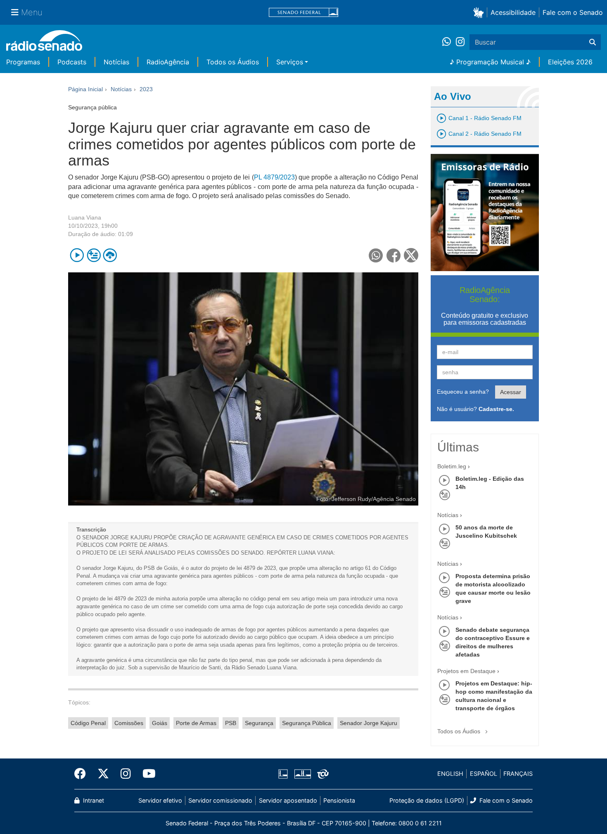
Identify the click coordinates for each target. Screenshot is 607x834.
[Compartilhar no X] (411, 255)
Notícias (116, 62)
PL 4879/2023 (274, 177)
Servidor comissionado (220, 800)
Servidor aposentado (288, 800)
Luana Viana (84, 217)
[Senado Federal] (303, 12)
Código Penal (88, 723)
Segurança (259, 723)
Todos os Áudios (232, 62)
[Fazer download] (110, 255)
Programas (23, 62)
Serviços (289, 62)
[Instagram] (460, 42)
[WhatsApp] (449, 42)
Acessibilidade (513, 12)
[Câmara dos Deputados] (284, 774)
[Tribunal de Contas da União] (321, 774)
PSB (230, 723)
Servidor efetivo (160, 800)
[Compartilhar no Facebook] (393, 255)
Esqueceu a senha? (463, 391)
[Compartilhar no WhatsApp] (376, 255)
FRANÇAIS (518, 773)
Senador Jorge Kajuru (368, 723)
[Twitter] (103, 773)
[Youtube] (146, 773)
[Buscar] (592, 42)
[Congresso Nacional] (302, 774)
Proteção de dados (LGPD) (426, 800)
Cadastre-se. (496, 409)
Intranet (92, 800)
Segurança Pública (306, 723)
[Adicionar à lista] (93, 255)
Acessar (510, 392)
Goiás (159, 723)
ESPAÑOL (483, 773)
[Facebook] (83, 773)
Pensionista (339, 800)
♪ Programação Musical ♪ (490, 62)
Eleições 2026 (570, 62)
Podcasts (71, 62)
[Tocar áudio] (77, 255)
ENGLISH (450, 773)
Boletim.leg (451, 466)
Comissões (128, 723)
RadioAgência (168, 62)
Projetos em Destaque (466, 671)
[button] (480, 12)
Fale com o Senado (573, 12)
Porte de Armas (196, 723)
